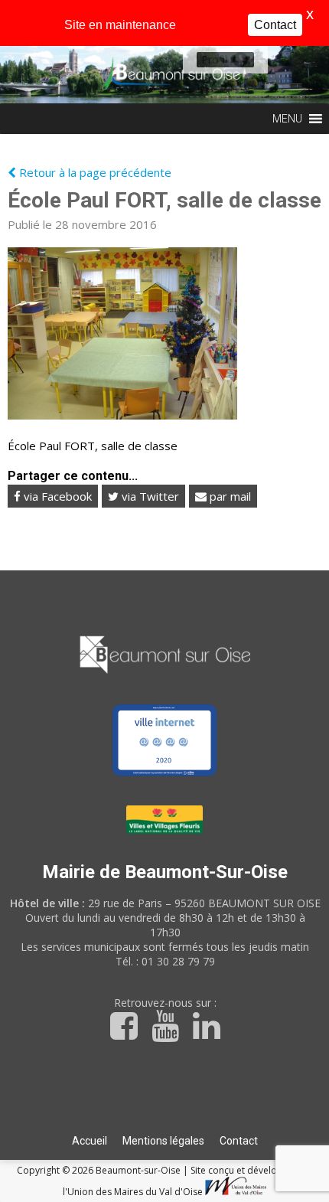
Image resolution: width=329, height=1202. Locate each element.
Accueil (89, 1141)
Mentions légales (163, 1141)
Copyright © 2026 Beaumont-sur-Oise (100, 1170)
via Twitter (149, 496)
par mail (229, 496)
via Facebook (56, 496)
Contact (239, 1141)
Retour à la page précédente (93, 172)
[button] (214, 59)
